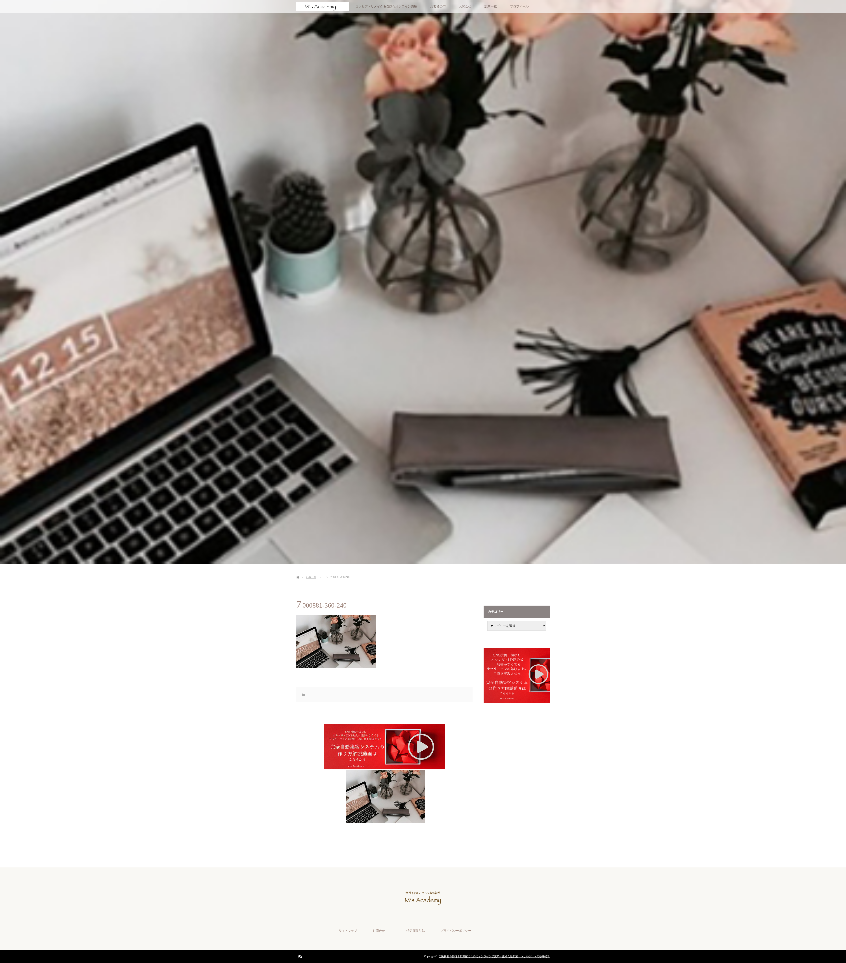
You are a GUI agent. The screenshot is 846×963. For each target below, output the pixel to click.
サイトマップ (348, 930)
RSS (299, 955)
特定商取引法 (415, 930)
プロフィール (519, 6)
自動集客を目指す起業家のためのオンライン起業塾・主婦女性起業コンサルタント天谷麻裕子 (494, 956)
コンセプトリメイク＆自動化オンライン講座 (386, 6)
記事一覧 (490, 6)
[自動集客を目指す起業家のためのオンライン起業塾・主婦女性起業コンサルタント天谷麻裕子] (423, 908)
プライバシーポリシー (455, 930)
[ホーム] (297, 572)
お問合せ (465, 6)
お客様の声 (438, 6)
